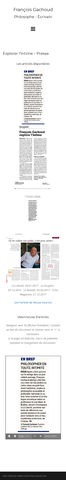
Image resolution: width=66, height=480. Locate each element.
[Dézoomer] (35, 436)
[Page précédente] (9, 436)
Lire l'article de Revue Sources (33, 302)
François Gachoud (33, 9)
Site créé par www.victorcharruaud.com (24, 475)
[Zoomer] (40, 436)
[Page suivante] (15, 436)
